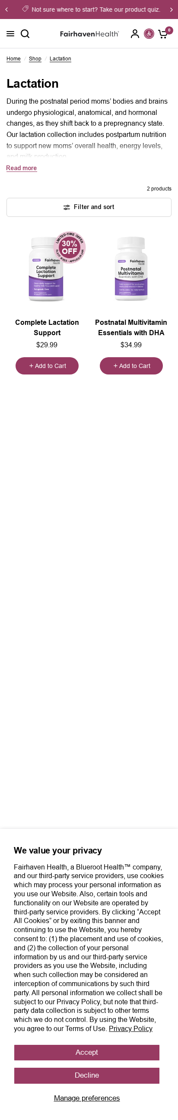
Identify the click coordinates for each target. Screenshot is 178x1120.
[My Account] (135, 33)
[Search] (25, 33)
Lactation (60, 59)
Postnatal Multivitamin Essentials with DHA (131, 327)
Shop (35, 59)
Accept (87, 1052)
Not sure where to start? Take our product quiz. (94, 9)
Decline (87, 1075)
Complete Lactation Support (47, 327)
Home (13, 59)
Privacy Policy (131, 1028)
